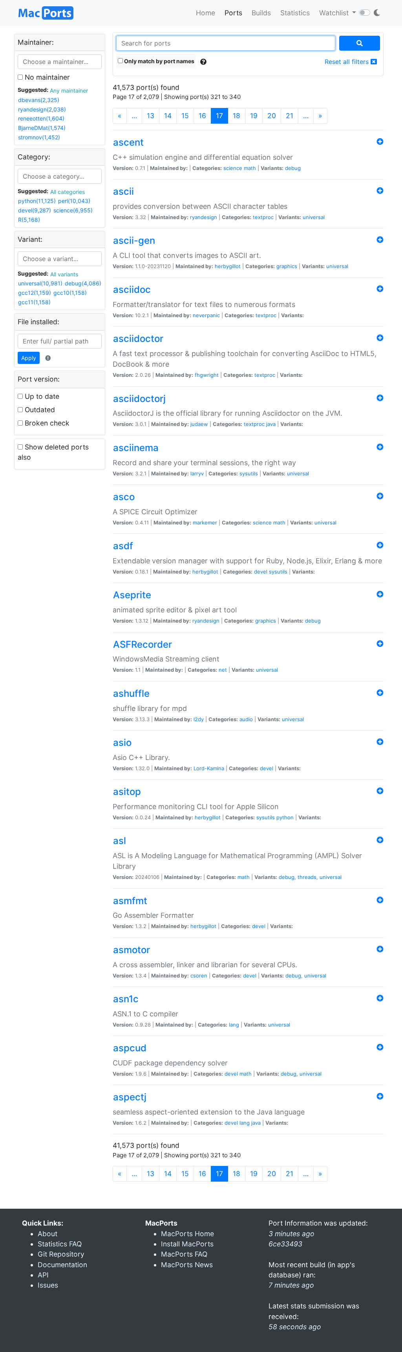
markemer (205, 522)
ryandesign (203, 217)
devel (260, 571)
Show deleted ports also (53, 452)
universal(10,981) (40, 283)
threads (307, 877)
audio (246, 719)
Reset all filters (348, 62)
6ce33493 (285, 1244)
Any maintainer (69, 90)
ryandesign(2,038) (42, 109)
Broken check (46, 423)
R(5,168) (29, 219)
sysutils (248, 473)
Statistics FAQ (60, 1244)
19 (254, 115)
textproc (263, 217)
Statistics (295, 13)
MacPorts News (187, 1265)
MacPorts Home (187, 1234)
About (47, 1234)
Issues (48, 1285)
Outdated (39, 410)
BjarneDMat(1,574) (42, 127)
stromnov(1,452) (39, 137)
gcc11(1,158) (34, 302)
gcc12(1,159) (34, 292)
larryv (197, 473)
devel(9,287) (34, 210)
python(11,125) (37, 200)
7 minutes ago (291, 1285)
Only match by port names (158, 61)
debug (293, 168)
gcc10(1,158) (70, 292)
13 (150, 115)
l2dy (199, 719)
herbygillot (228, 266)
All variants (64, 274)
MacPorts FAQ (184, 1254)
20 (271, 115)
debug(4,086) (83, 283)
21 (289, 115)
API (43, 1275)
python (285, 817)
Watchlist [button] (335, 13)
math (250, 168)
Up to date (41, 396)
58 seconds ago (295, 1327)
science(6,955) (73, 210)
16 (202, 115)
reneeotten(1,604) (41, 118)
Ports (233, 13)
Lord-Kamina (209, 768)
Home (205, 13)
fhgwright (207, 375)
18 (236, 115)
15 (185, 115)
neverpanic (206, 315)
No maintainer (46, 77)
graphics (286, 266)
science (232, 168)
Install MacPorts (187, 1244)
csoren (198, 975)
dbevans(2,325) (38, 100)
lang (234, 1024)
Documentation (62, 1265)
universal (314, 217)
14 (168, 115)
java (271, 424)
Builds (261, 13)
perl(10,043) (74, 200)
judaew (199, 424)
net (223, 670)
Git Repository (61, 1254)
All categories (67, 191)
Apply (28, 357)
